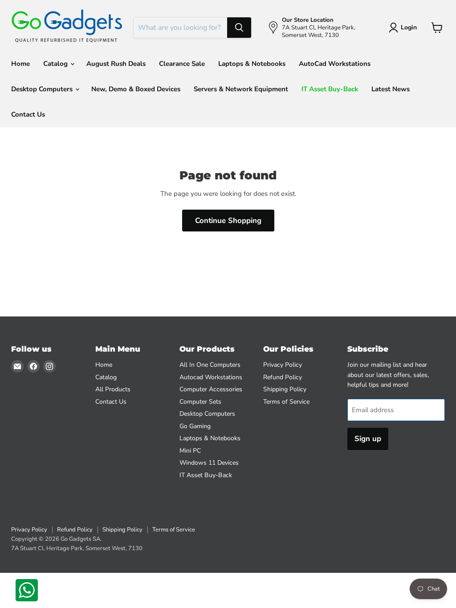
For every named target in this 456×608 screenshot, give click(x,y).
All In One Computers (209, 365)
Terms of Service (286, 401)
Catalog (56, 63)
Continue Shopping (228, 220)
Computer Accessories (210, 389)
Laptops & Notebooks (251, 63)
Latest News (390, 89)
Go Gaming (195, 426)
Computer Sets (200, 401)
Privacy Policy (282, 365)
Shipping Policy (284, 389)
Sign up (367, 439)
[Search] (239, 27)
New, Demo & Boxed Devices (135, 89)
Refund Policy (282, 377)
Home (20, 63)
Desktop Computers (42, 89)
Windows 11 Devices (209, 462)
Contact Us (28, 114)
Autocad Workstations (210, 377)
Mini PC (190, 450)
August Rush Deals (116, 63)
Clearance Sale (182, 63)
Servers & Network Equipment (241, 89)
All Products (112, 389)
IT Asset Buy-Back (329, 89)
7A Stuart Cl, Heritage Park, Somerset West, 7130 (76, 548)
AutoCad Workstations (334, 63)
